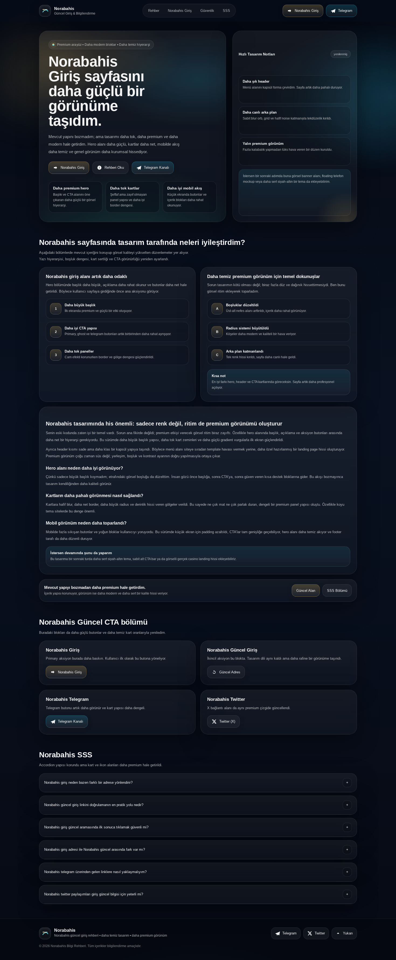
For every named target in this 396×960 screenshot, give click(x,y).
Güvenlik (207, 11)
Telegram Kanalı (156, 168)
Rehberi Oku (114, 168)
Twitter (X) (227, 721)
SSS (226, 11)
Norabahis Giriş (180, 11)
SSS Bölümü (337, 591)
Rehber (153, 11)
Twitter (320, 933)
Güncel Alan (305, 591)
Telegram (345, 11)
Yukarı (348, 933)
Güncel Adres (229, 672)
